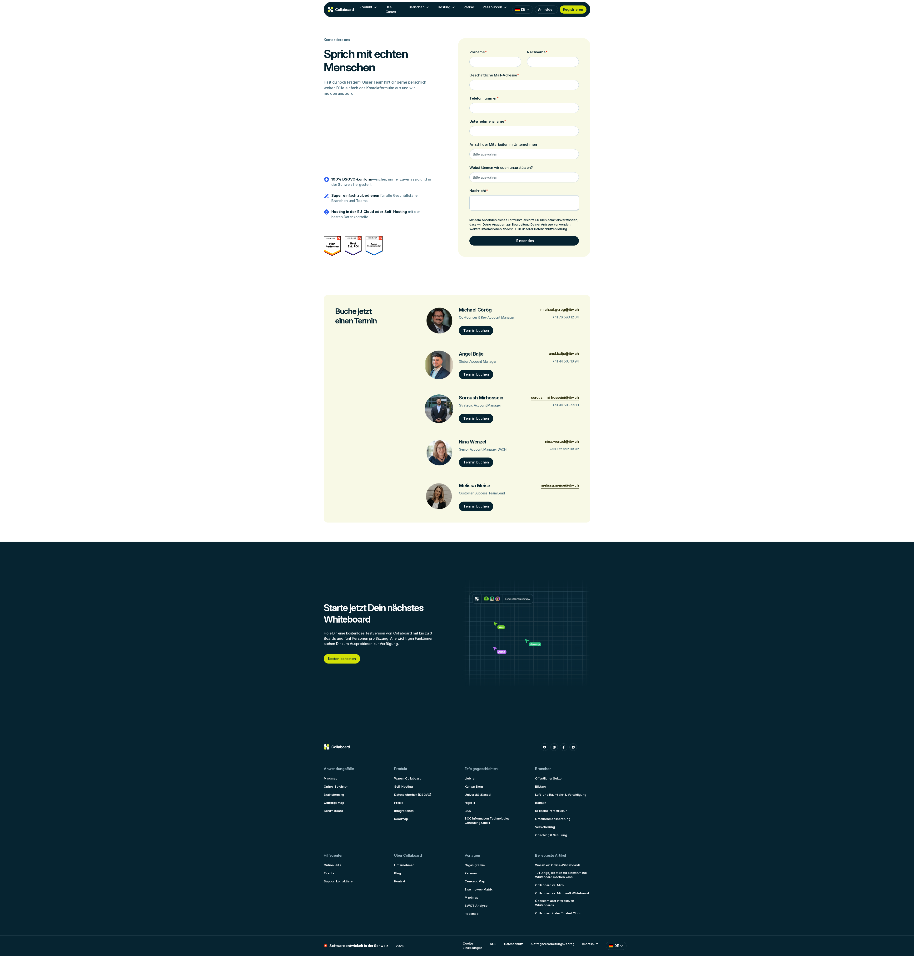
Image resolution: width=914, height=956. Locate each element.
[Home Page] (341, 9)
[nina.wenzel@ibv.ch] (562, 441)
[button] (368, 7)
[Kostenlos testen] (342, 659)
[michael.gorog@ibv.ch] (559, 310)
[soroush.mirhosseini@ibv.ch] (555, 397)
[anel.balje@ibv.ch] (564, 354)
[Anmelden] (546, 9)
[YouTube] (544, 747)
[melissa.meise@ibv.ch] (560, 485)
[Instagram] (573, 747)
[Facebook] (563, 747)
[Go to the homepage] (337, 747)
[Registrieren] (573, 9)
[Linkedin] (554, 747)
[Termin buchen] (476, 330)
